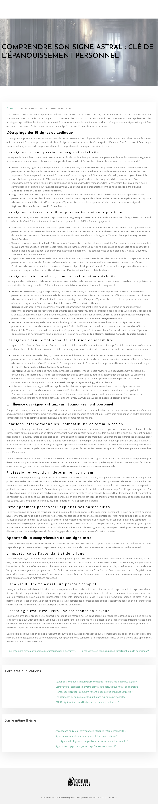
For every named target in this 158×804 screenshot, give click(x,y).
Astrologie (14, 108)
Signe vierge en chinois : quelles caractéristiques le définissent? (115, 650)
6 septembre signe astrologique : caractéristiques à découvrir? (42, 650)
